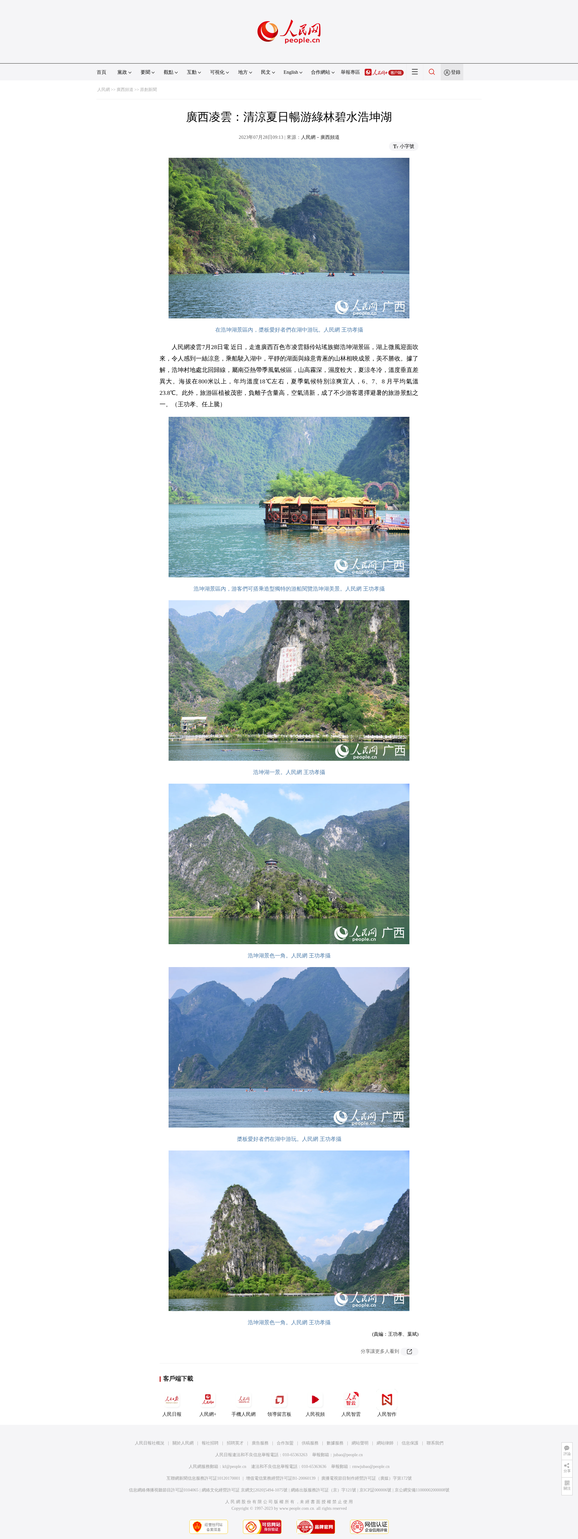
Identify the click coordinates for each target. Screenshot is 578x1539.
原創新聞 (148, 89)
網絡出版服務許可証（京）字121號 (323, 1490)
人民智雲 (351, 1414)
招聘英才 (235, 1443)
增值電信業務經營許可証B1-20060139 (280, 1478)
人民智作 (386, 1414)
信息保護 (410, 1443)
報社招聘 (210, 1443)
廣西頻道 (125, 89)
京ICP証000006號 (375, 1490)
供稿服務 (310, 1443)
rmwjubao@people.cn (371, 1466)
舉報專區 (350, 72)
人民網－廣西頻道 (320, 137)
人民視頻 (315, 1414)
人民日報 (172, 1414)
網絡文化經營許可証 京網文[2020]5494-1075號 (244, 1490)
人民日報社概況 (149, 1443)
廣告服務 (260, 1443)
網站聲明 (360, 1443)
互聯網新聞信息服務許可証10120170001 (203, 1478)
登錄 (456, 72)
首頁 (101, 72)
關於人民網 (183, 1443)
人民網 (103, 89)
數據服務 (335, 1443)
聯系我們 (435, 1443)
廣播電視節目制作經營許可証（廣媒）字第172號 (366, 1478)
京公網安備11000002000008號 (422, 1490)
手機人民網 (244, 1414)
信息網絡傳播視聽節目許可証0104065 (163, 1490)
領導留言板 (279, 1414)
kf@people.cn (234, 1466)
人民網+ (207, 1414)
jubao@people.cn (348, 1455)
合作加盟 (285, 1443)
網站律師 (385, 1443)
